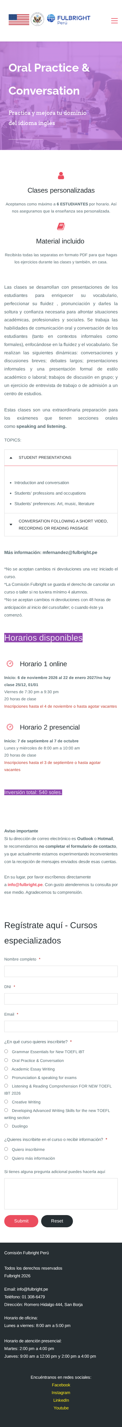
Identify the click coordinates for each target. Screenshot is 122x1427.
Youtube (61, 1407)
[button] (61, 457)
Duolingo (19, 1126)
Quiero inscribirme (28, 1149)
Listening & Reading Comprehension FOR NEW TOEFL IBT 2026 (58, 1089)
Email (11, 1014)
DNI (9, 986)
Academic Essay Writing (33, 1069)
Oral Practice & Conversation (37, 1060)
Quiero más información (33, 1158)
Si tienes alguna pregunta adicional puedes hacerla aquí (54, 1171)
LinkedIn (61, 1400)
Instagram (61, 1392)
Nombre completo (22, 959)
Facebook (61, 1384)
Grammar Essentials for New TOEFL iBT (48, 1051)
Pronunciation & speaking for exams (44, 1077)
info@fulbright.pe (25, 884)
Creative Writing (26, 1102)
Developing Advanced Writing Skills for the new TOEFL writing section (57, 1114)
